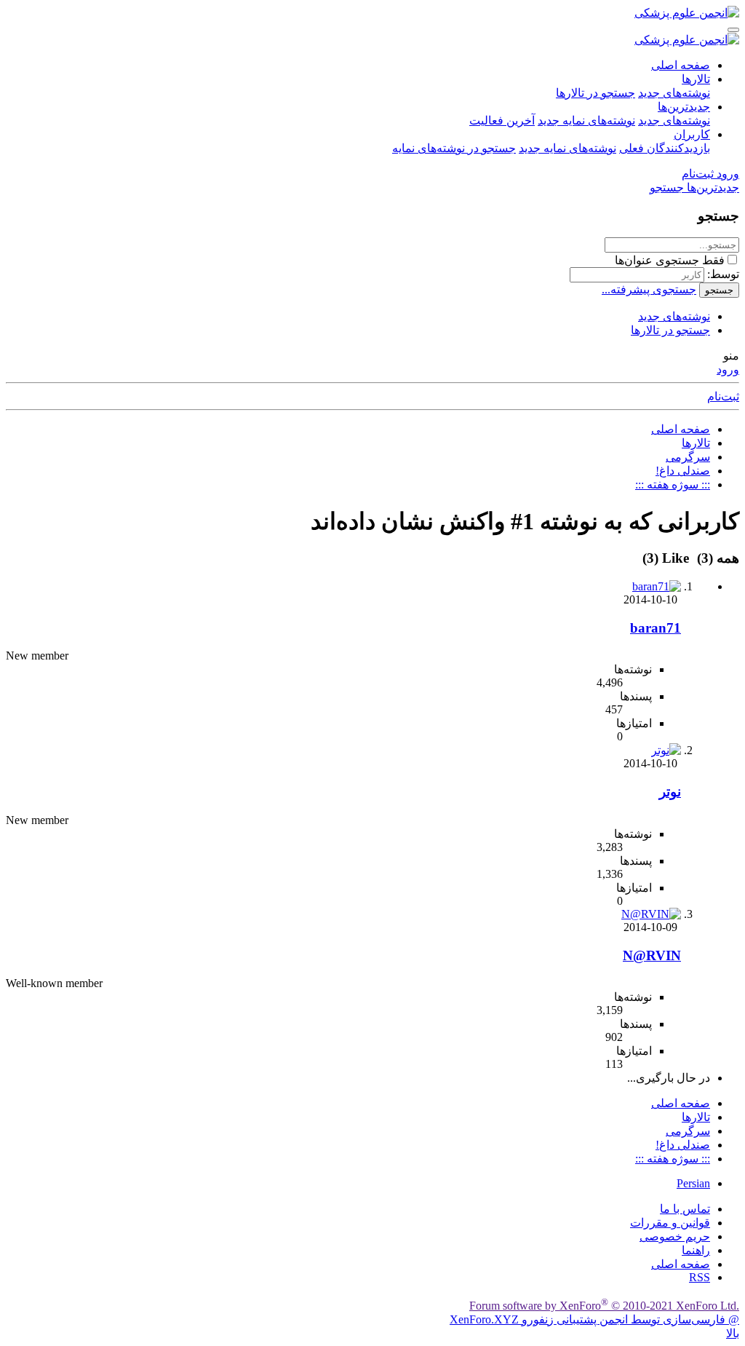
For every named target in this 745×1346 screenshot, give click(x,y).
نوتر (670, 791)
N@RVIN (652, 955)
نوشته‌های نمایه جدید (586, 120)
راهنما (696, 1250)
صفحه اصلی (680, 65)
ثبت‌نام (723, 396)
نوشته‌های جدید (674, 93)
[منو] (733, 30)
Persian (693, 1183)
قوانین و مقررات (670, 1222)
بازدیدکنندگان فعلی (664, 148)
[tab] (667, 558)
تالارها (696, 79)
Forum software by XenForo (604, 1305)
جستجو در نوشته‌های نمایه (454, 148)
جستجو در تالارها (595, 93)
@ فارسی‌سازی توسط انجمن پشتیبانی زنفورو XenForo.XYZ (594, 1319)
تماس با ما (685, 1209)
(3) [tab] (716, 558)
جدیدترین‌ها (684, 106)
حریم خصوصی (675, 1236)
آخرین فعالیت (502, 120)
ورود (728, 369)
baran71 (655, 628)
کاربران (692, 134)
